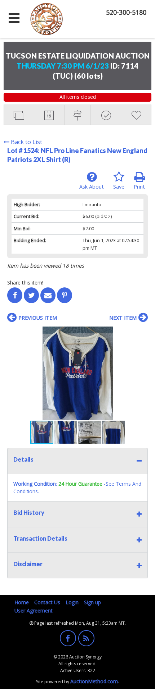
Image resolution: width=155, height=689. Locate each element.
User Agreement (33, 610)
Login (72, 602)
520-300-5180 (126, 12)
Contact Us (47, 602)
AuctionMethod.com (94, 681)
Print (139, 186)
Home (21, 602)
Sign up (92, 602)
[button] (141, 333)
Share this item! (25, 282)
